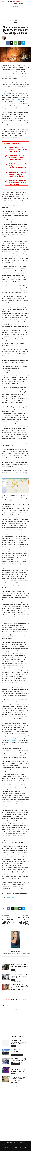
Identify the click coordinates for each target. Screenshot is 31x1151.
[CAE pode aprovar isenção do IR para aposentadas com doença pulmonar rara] (6, 1061)
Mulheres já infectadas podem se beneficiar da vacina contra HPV (8, 920)
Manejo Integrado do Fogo (13, 740)
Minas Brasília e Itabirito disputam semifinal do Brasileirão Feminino (17, 174)
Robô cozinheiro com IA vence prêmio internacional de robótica (20, 976)
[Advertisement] (15, 11)
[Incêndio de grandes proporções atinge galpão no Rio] (6, 986)
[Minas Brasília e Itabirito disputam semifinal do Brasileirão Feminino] (6, 1070)
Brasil (6, 19)
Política (14, 1045)
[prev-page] (3, 994)
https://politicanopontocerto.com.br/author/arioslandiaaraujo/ (15, 953)
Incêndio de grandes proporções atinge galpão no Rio (19, 986)
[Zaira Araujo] (4, 38)
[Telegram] (23, 43)
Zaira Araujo (12, 38)
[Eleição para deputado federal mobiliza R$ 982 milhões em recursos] (6, 1052)
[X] (11, 43)
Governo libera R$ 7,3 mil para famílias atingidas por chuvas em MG (19, 966)
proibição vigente (16, 99)
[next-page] (5, 994)
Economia (14, 1082)
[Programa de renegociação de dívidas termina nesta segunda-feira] (6, 1079)
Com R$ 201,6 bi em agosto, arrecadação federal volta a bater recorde (23, 921)
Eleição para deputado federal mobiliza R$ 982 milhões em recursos (17, 157)
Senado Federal (15, 1064)
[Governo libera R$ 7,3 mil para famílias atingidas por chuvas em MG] (6, 967)
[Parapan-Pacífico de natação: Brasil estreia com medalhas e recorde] (6, 1043)
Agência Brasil (10, 897)
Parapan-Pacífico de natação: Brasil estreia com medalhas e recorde (18, 149)
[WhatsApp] (15, 43)
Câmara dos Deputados (17, 1055)
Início (3, 19)
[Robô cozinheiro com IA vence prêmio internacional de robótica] (6, 977)
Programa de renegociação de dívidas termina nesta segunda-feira (18, 182)
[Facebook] (8, 43)
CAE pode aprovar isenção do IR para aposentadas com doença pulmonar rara (18, 166)
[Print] (19, 43)
